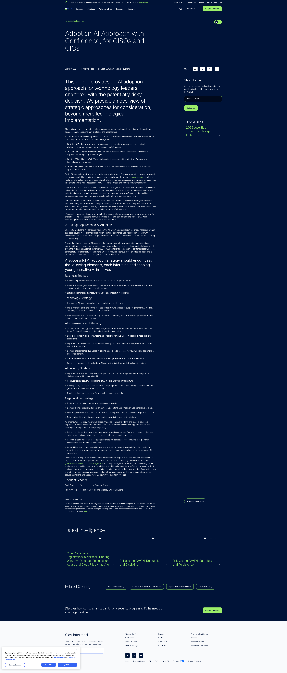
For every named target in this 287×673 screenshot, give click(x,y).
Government (179, 2)
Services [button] (79, 9)
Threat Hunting (205, 586)
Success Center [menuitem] (197, 642)
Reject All (48, 665)
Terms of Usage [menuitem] (139, 661)
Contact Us (191, 2)
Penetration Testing (116, 586)
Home (67, 21)
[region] (41, 658)
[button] (180, 9)
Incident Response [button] (214, 2)
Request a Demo (212, 9)
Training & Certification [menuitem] (199, 634)
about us (87, 511)
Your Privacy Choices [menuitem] (171, 661)
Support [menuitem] (194, 638)
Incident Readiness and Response (146, 586)
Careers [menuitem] (161, 634)
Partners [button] (119, 9)
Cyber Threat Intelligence (180, 586)
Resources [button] (131, 9)
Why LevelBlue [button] (105, 9)
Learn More (143, 2)
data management (137, 177)
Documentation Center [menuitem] (199, 645)
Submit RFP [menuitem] (162, 642)
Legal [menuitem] (127, 661)
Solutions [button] (91, 9)
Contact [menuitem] (161, 638)
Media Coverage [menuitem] (131, 645)
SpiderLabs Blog (77, 21)
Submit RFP (192, 9)
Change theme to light (218, 22)
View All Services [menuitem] (131, 634)
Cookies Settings (15, 665)
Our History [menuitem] (129, 638)
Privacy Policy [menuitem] (154, 661)
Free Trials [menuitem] (162, 645)
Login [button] (201, 2)
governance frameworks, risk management (84, 463)
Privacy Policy (59, 657)
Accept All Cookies (67, 665)
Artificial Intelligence (195, 501)
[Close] (76, 649)
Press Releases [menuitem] (131, 642)
